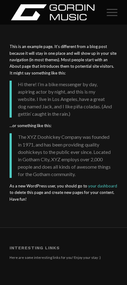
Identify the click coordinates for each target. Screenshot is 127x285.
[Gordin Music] (53, 12)
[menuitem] (108, 12)
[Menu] (108, 12)
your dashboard (102, 185)
